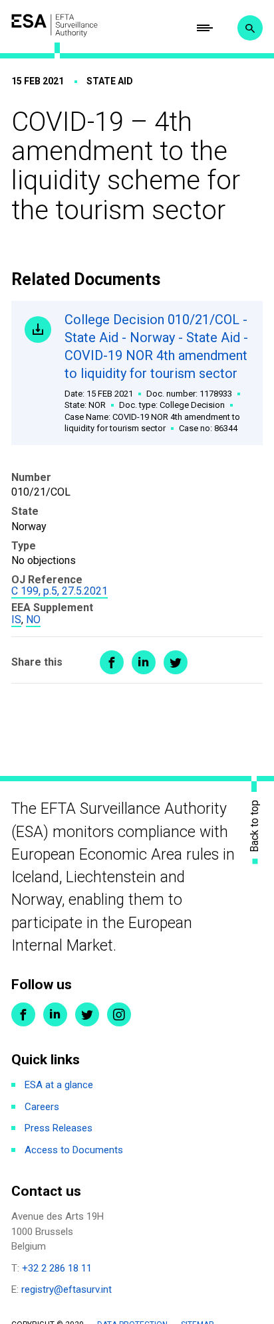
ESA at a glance (59, 1085)
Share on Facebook (112, 662)
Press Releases (58, 1128)
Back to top (254, 826)
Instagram (119, 1014)
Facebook (23, 1014)
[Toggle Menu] (204, 28)
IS (16, 619)
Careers (42, 1107)
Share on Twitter (176, 662)
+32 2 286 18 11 (57, 1268)
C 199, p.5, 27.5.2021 (59, 591)
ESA (54, 25)
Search (250, 28)
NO (33, 619)
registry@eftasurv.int (66, 1289)
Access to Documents (74, 1150)
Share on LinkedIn (144, 662)
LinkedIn (55, 1014)
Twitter (87, 1014)
